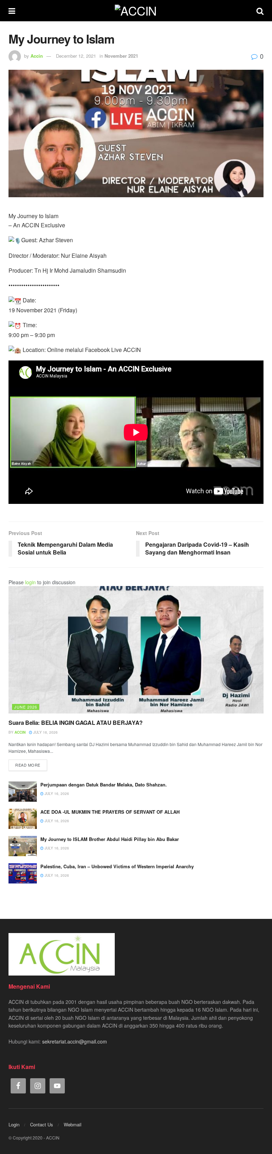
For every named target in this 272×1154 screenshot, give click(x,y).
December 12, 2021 (76, 55)
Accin (36, 55)
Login (13, 1124)
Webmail (72, 1124)
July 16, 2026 (45, 732)
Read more (27, 765)
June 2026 (25, 707)
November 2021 (121, 55)
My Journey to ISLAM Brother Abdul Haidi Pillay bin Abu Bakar (109, 839)
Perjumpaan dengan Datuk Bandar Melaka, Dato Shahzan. (103, 784)
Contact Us (41, 1124)
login (30, 582)
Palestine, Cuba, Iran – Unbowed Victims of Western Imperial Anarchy (117, 866)
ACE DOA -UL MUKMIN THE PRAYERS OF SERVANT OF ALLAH (110, 811)
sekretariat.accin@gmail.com (74, 1041)
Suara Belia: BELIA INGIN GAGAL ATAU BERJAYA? (75, 722)
